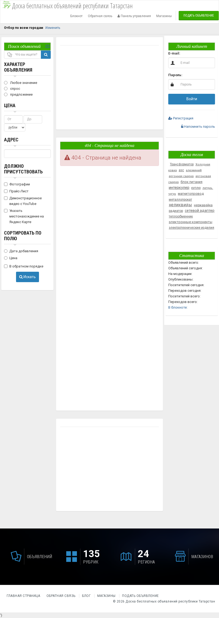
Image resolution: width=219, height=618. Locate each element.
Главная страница (24, 596)
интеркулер (179, 187)
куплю (196, 188)
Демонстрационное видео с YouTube (25, 201)
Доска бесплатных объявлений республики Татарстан (170, 601)
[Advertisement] (109, 88)
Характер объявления (18, 67)
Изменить (52, 28)
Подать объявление (198, 15)
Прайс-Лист (19, 191)
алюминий (194, 170)
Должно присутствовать (23, 168)
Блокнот (76, 16)
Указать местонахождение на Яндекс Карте (26, 216)
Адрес (11, 139)
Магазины (164, 16)
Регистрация (182, 118)
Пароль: (175, 75)
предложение (21, 94)
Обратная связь (100, 16)
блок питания (191, 182)
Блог (86, 596)
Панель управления (135, 16)
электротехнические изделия (191, 228)
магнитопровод (191, 194)
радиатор (176, 211)
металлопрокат (180, 199)
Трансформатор (182, 164)
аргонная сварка (181, 176)
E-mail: (174, 53)
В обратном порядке (26, 266)
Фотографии (19, 184)
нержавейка (203, 205)
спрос (14, 89)
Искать (29, 277)
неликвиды (180, 204)
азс (181, 170)
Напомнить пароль (199, 127)
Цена (9, 105)
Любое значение (23, 83)
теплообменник (181, 216)
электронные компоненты (190, 222)
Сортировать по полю (22, 235)
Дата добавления (23, 251)
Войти (191, 99)
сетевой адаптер (199, 210)
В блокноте (177, 307)
